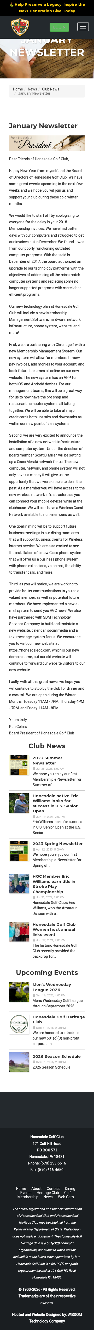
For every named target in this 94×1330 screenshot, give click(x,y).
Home (18, 89)
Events (26, 1193)
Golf (67, 1193)
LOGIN (59, 27)
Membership (27, 1197)
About (36, 1188)
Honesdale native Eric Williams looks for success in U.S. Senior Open (55, 803)
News (32, 89)
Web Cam (66, 1197)
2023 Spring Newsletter (58, 843)
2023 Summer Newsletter (47, 760)
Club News (50, 89)
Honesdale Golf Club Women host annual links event (54, 929)
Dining (70, 1188)
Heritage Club (48, 1193)
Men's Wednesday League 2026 (52, 987)
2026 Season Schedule (57, 1056)
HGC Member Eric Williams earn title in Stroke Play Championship (54, 884)
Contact (53, 1188)
